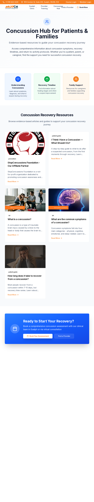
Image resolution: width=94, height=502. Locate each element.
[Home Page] (19, 7)
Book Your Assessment (39, 336)
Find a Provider (67, 7)
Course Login (71, 2)
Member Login (85, 2)
